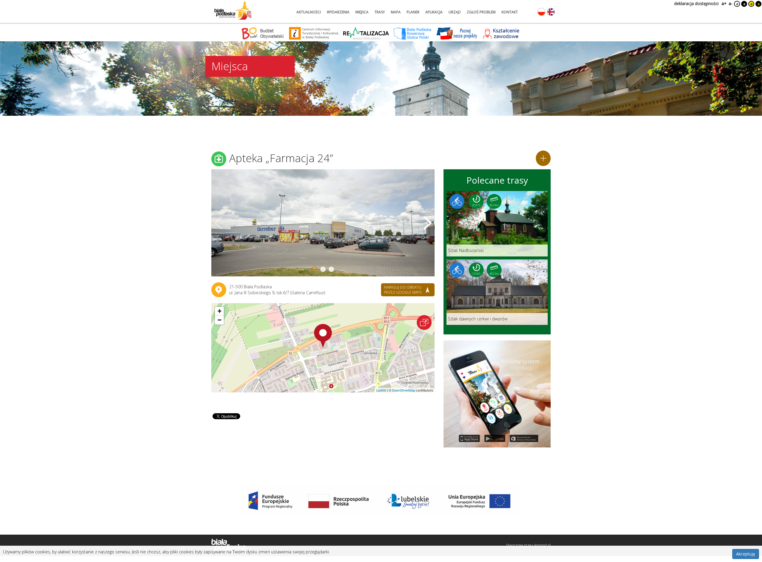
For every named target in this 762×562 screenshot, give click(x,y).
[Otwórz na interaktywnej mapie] (424, 322)
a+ (724, 3)
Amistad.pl (542, 545)
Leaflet (381, 390)
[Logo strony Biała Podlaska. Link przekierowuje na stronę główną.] (232, 10)
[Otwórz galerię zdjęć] (323, 222)
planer (413, 12)
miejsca (361, 12)
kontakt (510, 12)
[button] (323, 336)
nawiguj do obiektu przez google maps (402, 290)
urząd (455, 12)
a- (731, 3)
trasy (379, 12)
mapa (396, 12)
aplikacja (434, 12)
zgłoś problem (481, 12)
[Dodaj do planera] (543, 158)
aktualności (308, 12)
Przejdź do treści (17, 4)
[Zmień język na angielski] (551, 12)
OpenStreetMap (403, 390)
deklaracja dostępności (696, 3)
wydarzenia (338, 12)
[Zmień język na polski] (541, 12)
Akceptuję (745, 554)
